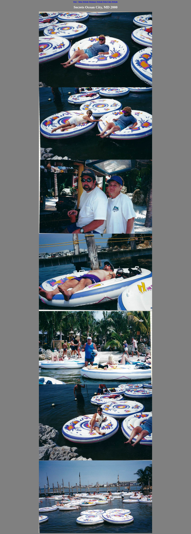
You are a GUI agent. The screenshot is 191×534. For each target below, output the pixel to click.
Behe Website (83, 2)
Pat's (75, 2)
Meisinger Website (96, 2)
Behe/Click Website (110, 2)
